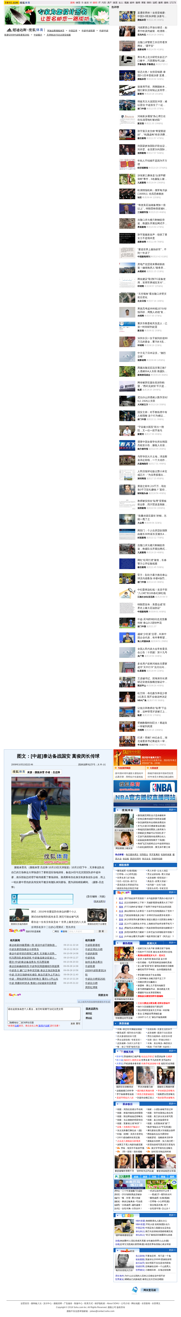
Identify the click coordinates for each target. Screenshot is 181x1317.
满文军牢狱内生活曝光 (161, 1148)
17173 (173, 2)
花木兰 (162, 955)
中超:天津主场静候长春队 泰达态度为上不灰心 (34, 974)
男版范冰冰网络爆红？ (135, 928)
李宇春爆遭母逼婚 (125, 1094)
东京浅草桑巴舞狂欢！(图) (129, 1130)
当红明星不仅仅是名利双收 (158, 1263)
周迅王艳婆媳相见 (145, 1094)
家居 (115, 2)
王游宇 (141, 836)
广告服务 (68, 1303)
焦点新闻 (140, 1256)
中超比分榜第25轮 (95, 978)
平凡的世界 (155, 1060)
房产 (109, 2)
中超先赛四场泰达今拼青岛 (24, 949)
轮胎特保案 (166, 854)
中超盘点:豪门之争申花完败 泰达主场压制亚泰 (34, 970)
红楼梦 (169, 1056)
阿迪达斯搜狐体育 (55, 30)
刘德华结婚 (157, 859)
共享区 (119, 1063)
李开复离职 (154, 854)
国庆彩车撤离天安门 (151, 757)
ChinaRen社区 (128, 1250)
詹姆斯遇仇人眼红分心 (156, 1221)
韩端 (140, 829)
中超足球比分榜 (94, 949)
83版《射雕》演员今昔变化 (130, 1134)
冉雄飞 (141, 843)
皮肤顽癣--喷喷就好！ (157, 878)
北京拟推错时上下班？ (135, 902)
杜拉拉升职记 (147, 1056)
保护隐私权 (100, 1303)
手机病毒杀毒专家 (132, 1063)
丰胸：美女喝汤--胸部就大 (159, 1043)
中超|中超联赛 (88, 30)
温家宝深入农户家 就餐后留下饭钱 (154, 948)
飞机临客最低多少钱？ (135, 915)
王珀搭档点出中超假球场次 (157, 843)
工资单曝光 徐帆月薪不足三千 (152, 978)
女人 (121, 2)
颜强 (140, 815)
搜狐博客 (127, 810)
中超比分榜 (91, 983)
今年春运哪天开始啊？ (135, 936)
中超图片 (38, 35)
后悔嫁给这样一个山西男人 (158, 1266)
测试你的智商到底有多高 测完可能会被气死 (55, 916)
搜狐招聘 (58, 1303)
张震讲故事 (160, 1056)
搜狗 (166, 2)
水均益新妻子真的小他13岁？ (160, 898)
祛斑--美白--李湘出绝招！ (159, 1040)
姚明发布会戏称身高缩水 (154, 822)
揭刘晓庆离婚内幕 (145, 1090)
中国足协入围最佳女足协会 (158, 1228)
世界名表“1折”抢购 (126, 878)
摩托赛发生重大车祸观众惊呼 (161, 1130)
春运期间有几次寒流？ (135, 911)
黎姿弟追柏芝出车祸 (166, 1171)
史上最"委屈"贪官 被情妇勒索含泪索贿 (156, 966)
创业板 (126, 859)
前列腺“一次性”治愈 (156, 885)
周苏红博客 (91, 987)
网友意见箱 (150, 1290)
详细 (157, 763)
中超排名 (90, 957)
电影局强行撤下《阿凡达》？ (160, 936)
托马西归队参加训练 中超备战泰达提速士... (33, 957)
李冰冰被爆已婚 (145, 1087)
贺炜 (140, 819)
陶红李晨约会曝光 (124, 981)
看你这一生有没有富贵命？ (46, 922)
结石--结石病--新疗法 (127, 881)
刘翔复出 (144, 854)
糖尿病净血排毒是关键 (127, 888)
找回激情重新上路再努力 (154, 829)
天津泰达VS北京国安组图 (59, 35)
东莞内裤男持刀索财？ (135, 932)
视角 (121, 907)
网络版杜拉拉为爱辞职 (158, 1134)
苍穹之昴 (124, 963)
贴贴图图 (140, 1259)
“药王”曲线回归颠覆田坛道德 (158, 1235)
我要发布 (103, 995)
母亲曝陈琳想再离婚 (124, 999)
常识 (121, 915)
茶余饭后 (128, 1104)
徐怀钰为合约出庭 (145, 1171)
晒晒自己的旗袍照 (133, 1279)
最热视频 (128, 943)
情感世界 (140, 1266)
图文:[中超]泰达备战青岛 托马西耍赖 (29, 962)
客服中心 (78, 1303)
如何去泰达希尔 (94, 962)
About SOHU (113, 1303)
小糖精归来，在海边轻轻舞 (158, 1270)
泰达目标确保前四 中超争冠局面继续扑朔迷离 (34, 966)
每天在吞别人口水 (124, 1270)
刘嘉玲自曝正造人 (145, 1098)
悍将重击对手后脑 (124, 1018)
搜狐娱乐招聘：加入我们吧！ (161, 1141)
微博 (138, 2)
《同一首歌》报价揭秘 (131, 1151)
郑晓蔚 (141, 833)
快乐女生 (146, 859)
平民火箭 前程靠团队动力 (158, 1224)
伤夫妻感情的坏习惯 (126, 1036)
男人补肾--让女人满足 (157, 870)
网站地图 (135, 1303)
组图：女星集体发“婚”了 (158, 1123)
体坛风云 (140, 1231)
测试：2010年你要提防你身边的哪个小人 (53, 911)
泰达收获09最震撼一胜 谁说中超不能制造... (33, 945)
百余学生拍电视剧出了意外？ (160, 911)
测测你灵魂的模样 (19, 924)
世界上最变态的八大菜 (73, 922)
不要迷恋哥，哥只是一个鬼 (158, 1256)
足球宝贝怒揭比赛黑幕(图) (132, 1244)
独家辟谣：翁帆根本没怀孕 (160, 1137)
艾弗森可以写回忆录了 (155, 833)
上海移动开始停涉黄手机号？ (160, 923)
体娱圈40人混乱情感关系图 (133, 1241)
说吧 (155, 2)
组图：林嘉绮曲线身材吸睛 (130, 1113)
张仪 (140, 822)
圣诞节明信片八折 (125, 1098)
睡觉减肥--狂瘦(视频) (127, 870)
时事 (121, 932)
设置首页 (25, 1303)
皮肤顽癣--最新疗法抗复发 (159, 1033)
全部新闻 (146, 1303)
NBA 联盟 (140, 1221)
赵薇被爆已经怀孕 (125, 1090)
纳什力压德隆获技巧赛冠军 (150, 1006)
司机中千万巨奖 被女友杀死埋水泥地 (155, 952)
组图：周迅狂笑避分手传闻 (130, 1109)
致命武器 (156, 959)
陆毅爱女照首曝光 (166, 1094)
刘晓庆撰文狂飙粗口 (147, 982)
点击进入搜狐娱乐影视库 (129, 1141)
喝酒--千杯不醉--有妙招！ (159, 1047)
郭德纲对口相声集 (132, 1056)
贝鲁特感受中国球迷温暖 (154, 819)
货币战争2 (166, 1060)
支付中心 (47, 1303)
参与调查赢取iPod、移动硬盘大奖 (154, 989)
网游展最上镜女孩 (124, 848)
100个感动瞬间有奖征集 (128, 1137)
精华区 (89, 1013)
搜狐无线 (128, 1051)
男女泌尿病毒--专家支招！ (129, 1040)
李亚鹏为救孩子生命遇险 (149, 975)
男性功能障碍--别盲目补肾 (159, 1036)
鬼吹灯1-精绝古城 (132, 1060)
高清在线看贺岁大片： (148, 955)
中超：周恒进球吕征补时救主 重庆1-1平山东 (33, 978)
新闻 (72, 2)
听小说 (119, 1060)
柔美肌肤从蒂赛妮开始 (127, 885)
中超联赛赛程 (92, 945)
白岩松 (141, 847)
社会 (121, 936)
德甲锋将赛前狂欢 (124, 1235)
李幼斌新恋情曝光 (166, 1090)
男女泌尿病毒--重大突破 (158, 874)
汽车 (104, 2)
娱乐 (86, 2)
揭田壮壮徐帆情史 (124, 1087)
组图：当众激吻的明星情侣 (130, 1120)
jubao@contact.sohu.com (102, 1311)
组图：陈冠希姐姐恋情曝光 (130, 1116)
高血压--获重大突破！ (157, 881)
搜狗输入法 (36, 1303)
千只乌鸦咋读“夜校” (134, 907)
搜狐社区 (127, 1215)
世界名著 (145, 1060)
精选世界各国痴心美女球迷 (158, 1244)
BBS (149, 2)
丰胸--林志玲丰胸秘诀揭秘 (129, 1029)
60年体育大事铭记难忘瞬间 (161, 777)
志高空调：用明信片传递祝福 (129, 777)
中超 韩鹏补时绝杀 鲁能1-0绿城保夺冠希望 (32, 983)
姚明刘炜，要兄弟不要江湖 (157, 847)
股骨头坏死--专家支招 (157, 888)
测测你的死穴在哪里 (97, 924)
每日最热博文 (132, 854)
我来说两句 (84, 764)
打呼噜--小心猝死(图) (127, 874)
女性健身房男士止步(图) (157, 1241)
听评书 (119, 1056)
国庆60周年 (135, 859)
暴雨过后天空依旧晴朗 (153, 1279)
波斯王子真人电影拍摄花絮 (130, 1144)
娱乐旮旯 (140, 1263)
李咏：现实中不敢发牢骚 (132, 1148)
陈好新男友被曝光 (166, 1098)
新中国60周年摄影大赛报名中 (129, 773)
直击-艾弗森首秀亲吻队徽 (150, 1013)
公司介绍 (125, 1303)
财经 (95, 2)
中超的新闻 (91, 953)
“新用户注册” (44, 1025)
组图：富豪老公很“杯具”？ (129, 1123)
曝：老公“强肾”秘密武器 (128, 1047)
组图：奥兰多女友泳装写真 (160, 1116)
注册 (17, 1025)
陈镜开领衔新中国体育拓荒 (160, 773)
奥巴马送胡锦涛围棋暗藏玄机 (159, 1231)
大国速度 (154, 768)
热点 (121, 928)
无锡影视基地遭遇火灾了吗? (160, 902)
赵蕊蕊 (141, 840)
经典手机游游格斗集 (150, 1063)
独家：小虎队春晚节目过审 (160, 1109)
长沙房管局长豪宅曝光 (135, 919)
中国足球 (73, 30)
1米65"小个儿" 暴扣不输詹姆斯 (152, 1017)
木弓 (140, 826)
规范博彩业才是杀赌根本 (154, 815)
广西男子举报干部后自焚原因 (157, 907)
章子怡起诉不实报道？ (135, 898)
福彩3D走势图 (167, 1063)
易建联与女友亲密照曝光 (149, 992)
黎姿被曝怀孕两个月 (124, 1171)
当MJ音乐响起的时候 (161, 1151)
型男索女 (140, 1270)
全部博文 (156, 1303)
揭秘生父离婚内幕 (165, 1087)
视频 (126, 2)
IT (99, 2)
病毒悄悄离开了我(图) (155, 840)
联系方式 (88, 1303)
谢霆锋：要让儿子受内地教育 (151, 985)
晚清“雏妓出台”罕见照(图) (159, 1127)
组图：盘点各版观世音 (158, 1120)
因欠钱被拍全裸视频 (124, 830)
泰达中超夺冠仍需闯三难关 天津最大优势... (33, 953)
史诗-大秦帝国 (144, 959)
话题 (121, 923)
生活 (121, 911)
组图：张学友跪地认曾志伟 (160, 1113)
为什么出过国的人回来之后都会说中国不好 (145, 1276)
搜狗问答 (123, 892)
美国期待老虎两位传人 (155, 836)
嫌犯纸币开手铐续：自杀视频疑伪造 (155, 969)
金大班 (164, 959)
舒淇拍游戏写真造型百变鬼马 (161, 1144)
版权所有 (121, 1307)
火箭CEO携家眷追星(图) (153, 826)
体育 (78, 2)
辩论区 (89, 1018)
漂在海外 (119, 1276)
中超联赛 (90, 966)
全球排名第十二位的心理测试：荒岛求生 (53, 927)
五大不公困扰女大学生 (135, 923)
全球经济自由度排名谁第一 (159, 915)
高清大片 (152, 943)
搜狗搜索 (17, 931)
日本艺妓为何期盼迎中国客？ (160, 932)
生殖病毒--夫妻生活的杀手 (159, 1029)
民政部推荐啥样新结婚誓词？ (160, 928)
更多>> (172, 809)
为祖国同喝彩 (124, 768)
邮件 (132, 2)
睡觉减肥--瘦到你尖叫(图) (129, 1033)
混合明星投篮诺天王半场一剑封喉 (154, 1010)
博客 (143, 2)
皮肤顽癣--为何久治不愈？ (129, 1043)
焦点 (121, 902)
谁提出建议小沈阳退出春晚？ (160, 919)
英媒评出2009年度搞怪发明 (158, 1259)
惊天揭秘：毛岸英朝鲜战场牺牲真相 (155, 962)
